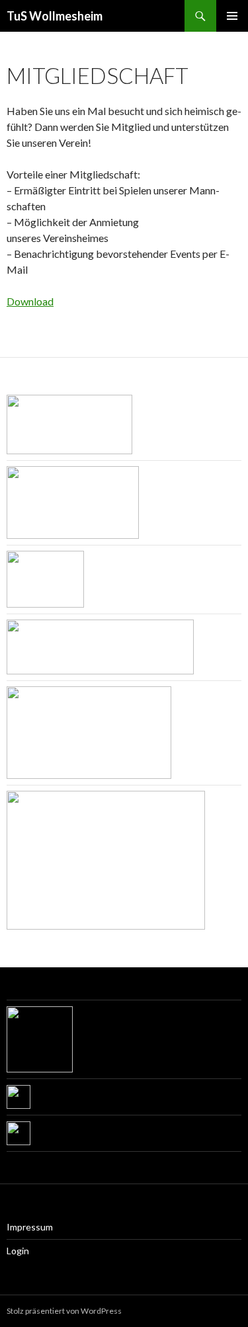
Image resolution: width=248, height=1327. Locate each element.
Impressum (30, 1226)
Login (18, 1250)
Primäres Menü (232, 16)
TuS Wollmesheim (55, 16)
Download (30, 301)
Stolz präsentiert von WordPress (64, 1311)
